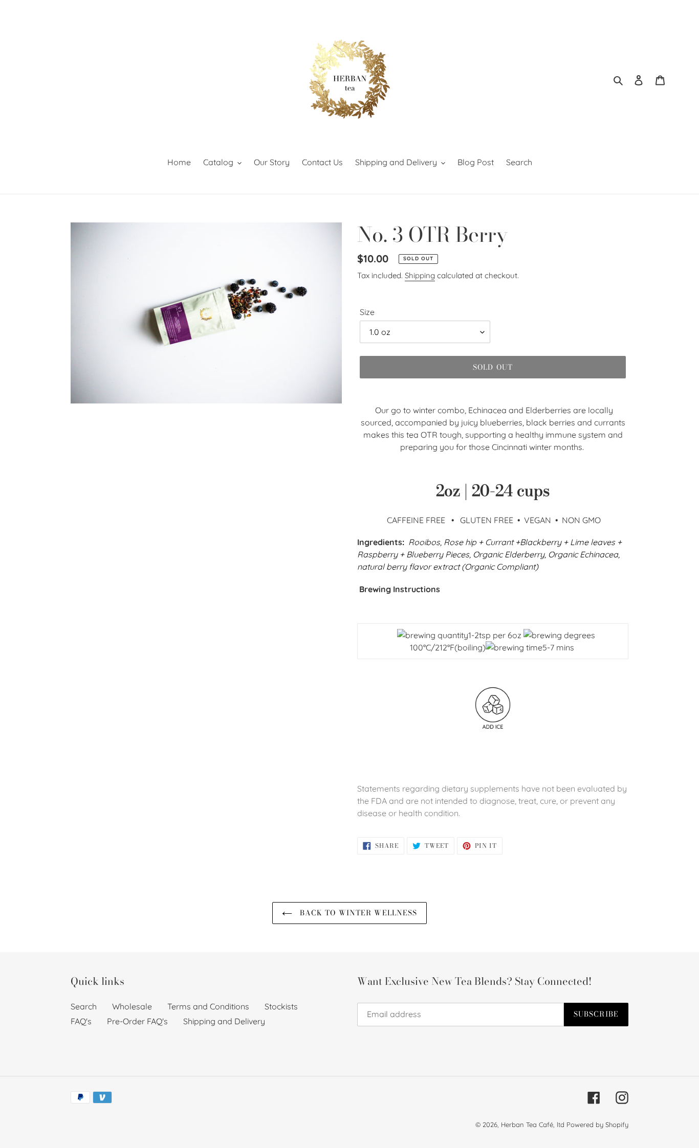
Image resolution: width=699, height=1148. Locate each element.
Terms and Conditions (208, 1006)
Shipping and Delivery (224, 1021)
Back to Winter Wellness (357, 912)
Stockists (281, 1006)
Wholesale (132, 1006)
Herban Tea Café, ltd (532, 1124)
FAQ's (81, 1021)
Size (367, 312)
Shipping (420, 275)
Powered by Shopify (597, 1124)
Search (84, 1006)
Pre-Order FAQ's (137, 1021)
